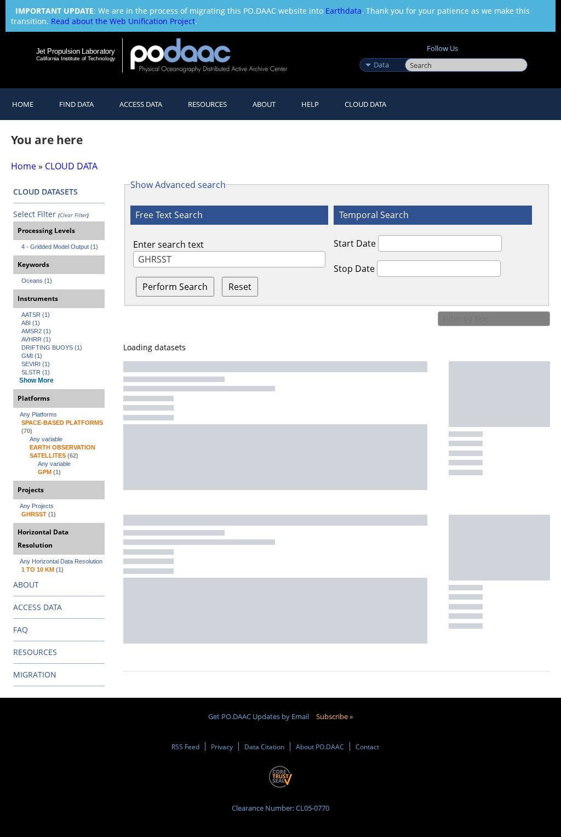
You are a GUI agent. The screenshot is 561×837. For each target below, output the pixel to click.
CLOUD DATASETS (45, 191)
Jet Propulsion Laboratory (75, 51)
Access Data (140, 104)
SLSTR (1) (35, 372)
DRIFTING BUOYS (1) (51, 347)
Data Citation (264, 746)
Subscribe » (334, 716)
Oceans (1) (36, 280)
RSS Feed (185, 746)
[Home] (216, 55)
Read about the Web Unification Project (123, 21)
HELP (310, 104)
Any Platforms (38, 414)
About (264, 104)
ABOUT (26, 584)
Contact (367, 746)
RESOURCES (207, 104)
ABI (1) (30, 323)
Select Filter (34, 214)
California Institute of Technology (75, 58)
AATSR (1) (35, 314)
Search (417, 53)
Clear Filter (73, 215)
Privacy (222, 746)
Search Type (381, 53)
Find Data (76, 104)
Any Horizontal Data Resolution (61, 561)
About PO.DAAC (320, 746)
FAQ (20, 629)
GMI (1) (31, 355)
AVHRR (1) (36, 339)
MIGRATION (34, 674)
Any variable (46, 439)
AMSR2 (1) (36, 331)
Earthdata (343, 10)
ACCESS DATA (37, 607)
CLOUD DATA (365, 104)
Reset (239, 287)
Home (22, 104)
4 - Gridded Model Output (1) (59, 246)
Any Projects (37, 506)
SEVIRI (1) (35, 364)
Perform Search (175, 287)
